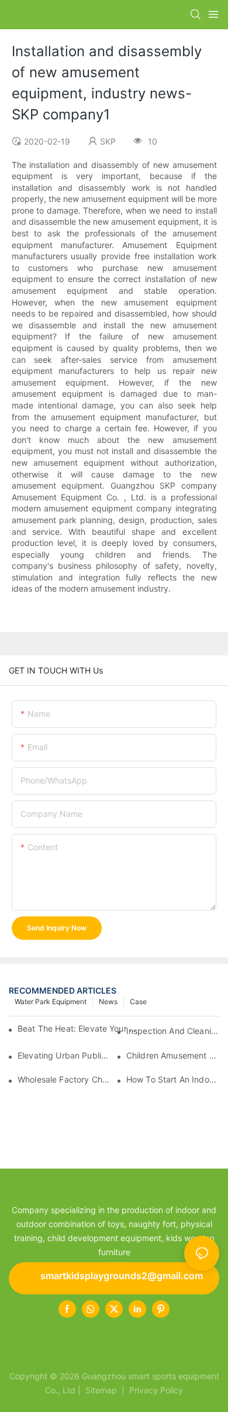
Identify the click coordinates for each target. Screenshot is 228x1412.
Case (138, 1001)
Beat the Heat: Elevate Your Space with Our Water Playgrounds (78, 1028)
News (108, 1001)
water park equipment (51, 1001)
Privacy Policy (156, 1390)
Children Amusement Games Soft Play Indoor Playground (172, 1055)
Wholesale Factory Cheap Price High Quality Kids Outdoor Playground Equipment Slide (64, 1079)
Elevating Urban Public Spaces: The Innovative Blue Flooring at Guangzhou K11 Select (64, 1055)
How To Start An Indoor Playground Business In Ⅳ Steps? (172, 1079)
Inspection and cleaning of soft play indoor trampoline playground (172, 1031)
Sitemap (100, 1390)
